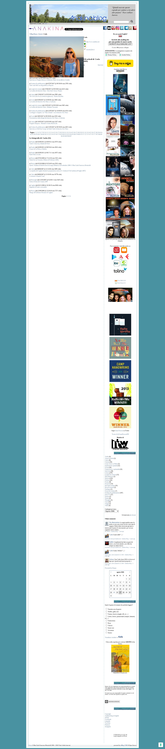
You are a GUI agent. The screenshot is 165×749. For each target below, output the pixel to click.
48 (42, 134)
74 (89, 134)
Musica (33, 158)
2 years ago (132, 538)
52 (49, 134)
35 (91, 132)
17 (58, 132)
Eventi (32, 100)
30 (81, 132)
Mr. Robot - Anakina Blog (111, 531)
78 (96, 134)
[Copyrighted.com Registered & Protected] (112, 702)
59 (61, 134)
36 (92, 132)
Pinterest (107, 725)
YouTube (107, 723)
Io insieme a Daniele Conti (36, 176)
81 (101, 134)
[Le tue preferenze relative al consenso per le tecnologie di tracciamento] (160, 744)
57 (58, 134)
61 (65, 134)
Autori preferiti (109, 458)
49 (43, 134)
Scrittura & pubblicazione (38, 83)
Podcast (107, 480)
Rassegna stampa (110, 485)
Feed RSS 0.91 (121, 280)
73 (87, 134)
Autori (40, 34)
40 (100, 132)
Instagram (108, 726)
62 (67, 134)
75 (90, 134)
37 (94, 132)
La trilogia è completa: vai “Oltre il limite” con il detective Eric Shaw (48, 112)
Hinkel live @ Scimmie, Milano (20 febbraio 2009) (44, 160)
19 (62, 132)
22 (67, 132)
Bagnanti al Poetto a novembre (38, 187)
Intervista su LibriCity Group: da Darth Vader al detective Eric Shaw (48, 129)
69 (80, 134)
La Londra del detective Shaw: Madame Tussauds (43, 107)
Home (30, 745)
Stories (107, 496)
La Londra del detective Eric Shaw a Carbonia (42, 102)
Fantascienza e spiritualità (112, 469)
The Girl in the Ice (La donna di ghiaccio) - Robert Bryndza (46, 96)
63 (69, 134)
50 (45, 134)
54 (52, 134)
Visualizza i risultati (110, 637)
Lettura (33, 94)
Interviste (100, 65)
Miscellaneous (109, 476)
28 (78, 132)
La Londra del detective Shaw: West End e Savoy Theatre (45, 91)
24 (71, 132)
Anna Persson (119, 430)
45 (36, 134)
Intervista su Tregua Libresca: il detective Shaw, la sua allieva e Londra (49, 80)
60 (63, 134)
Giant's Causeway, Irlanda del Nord (39, 143)
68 (78, 134)
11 (47, 132)
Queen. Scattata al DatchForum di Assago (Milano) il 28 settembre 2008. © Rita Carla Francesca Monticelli (60, 165)
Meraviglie (34, 180)
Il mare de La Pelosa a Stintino (38, 149)
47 (40, 134)
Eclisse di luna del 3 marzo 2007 (38, 182)
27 (76, 132)
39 (98, 132)
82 (61, 136)
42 (31, 134)
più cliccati (133, 515)
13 (51, 132)
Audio (107, 456)
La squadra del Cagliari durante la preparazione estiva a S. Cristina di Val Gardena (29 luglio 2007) (57, 171)
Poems (107, 482)
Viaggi (107, 504)
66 (74, 134)
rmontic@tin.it (90, 49)
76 (92, 134)
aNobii (107, 717)
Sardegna (107, 489)
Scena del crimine (110, 491)
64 (71, 134)
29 (80, 132)
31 (83, 132)
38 (96, 132)
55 (54, 134)
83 (63, 136)
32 (85, 132)
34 (89, 132)
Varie (106, 502)
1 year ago (121, 531)
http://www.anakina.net (92, 42)
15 (54, 132)
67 (76, 134)
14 (53, 132)
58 (60, 134)
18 (60, 132)
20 (63, 132)
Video (106, 505)
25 (72, 132)
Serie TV (107, 494)
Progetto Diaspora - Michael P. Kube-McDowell (43, 123)
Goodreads (108, 719)
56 (56, 134)
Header (33, 142)
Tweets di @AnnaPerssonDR (120, 434)
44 (34, 134)
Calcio (32, 169)
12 (49, 132)
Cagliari (33, 185)
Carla (45, 23)
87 (71, 136)
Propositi (107, 484)
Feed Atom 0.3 (121, 283)
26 (74, 132)
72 (85, 134)
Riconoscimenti (109, 487)
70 (81, 134)
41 (101, 132)
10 (45, 132)
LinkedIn (107, 721)
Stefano (111, 559)
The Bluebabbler (114, 522)
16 (56, 132)
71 (83, 134)
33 (87, 132)
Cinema (107, 462)
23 (69, 132)
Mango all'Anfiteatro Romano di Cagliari (41, 192)
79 (98, 134)
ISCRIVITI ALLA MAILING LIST (120, 44)
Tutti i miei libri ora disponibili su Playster (41, 85)
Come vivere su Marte (111, 464)
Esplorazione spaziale (111, 465)
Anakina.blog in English (112, 716)
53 (51, 134)
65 (72, 134)
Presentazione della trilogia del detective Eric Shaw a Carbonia (47, 118)
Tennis (107, 498)
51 (47, 134)
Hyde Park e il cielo (35, 154)
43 (32, 134)
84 (65, 136)
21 (65, 132)
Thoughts (107, 500)
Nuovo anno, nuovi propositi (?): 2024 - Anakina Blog (118, 554)
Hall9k (111, 542)
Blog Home (33, 34)
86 (69, 136)
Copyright (108, 714)
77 (94, 134)
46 (38, 134)
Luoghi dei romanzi (36, 89)
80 (99, 134)
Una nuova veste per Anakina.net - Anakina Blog (117, 538)
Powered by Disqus (110, 568)
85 (67, 136)
